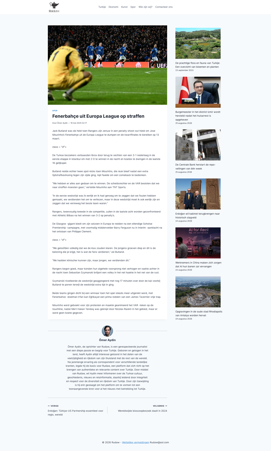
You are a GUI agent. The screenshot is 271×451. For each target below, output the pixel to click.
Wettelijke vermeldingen (135, 442)
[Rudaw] (54, 7)
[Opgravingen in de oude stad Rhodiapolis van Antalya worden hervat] (199, 291)
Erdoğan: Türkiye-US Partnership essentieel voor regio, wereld (75, 410)
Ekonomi (113, 6)
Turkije (102, 6)
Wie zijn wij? (145, 6)
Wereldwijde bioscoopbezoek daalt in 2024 (142, 408)
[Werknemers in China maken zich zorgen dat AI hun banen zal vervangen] (199, 242)
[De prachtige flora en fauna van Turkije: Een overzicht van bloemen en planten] (199, 43)
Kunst (124, 6)
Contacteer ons (164, 6)
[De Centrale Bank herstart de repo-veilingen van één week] (199, 144)
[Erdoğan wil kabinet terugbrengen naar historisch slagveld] (199, 193)
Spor (133, 6)
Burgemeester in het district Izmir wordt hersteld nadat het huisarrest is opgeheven (197, 116)
